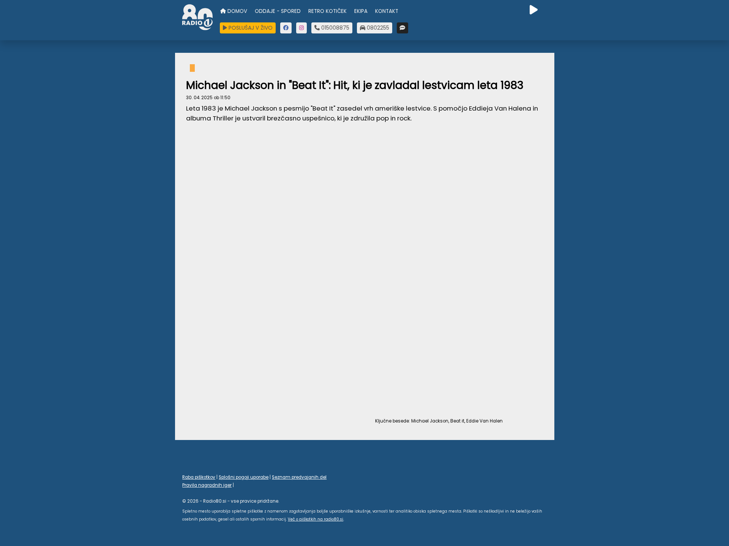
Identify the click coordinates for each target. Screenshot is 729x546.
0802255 (377, 28)
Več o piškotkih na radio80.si (315, 519)
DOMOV (236, 11)
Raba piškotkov (198, 477)
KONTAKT (386, 11)
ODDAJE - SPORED (278, 11)
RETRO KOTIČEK (327, 11)
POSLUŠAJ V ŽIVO (250, 28)
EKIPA (361, 11)
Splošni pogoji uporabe (243, 477)
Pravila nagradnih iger (207, 485)
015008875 (334, 28)
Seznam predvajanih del (299, 477)
